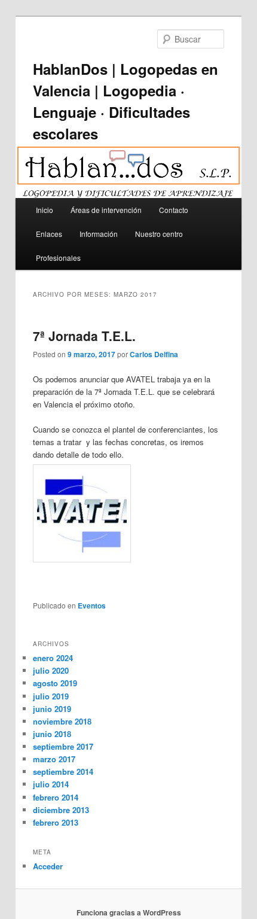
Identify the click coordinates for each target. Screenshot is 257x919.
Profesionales (58, 257)
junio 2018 (52, 734)
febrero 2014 (55, 797)
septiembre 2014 (63, 771)
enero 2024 (53, 658)
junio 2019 (52, 708)
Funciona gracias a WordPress (129, 912)
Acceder (48, 866)
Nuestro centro (159, 234)
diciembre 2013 (61, 809)
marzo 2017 (54, 759)
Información (98, 234)
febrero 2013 (55, 822)
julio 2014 (51, 784)
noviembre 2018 (62, 721)
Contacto (173, 210)
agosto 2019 (55, 683)
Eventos (92, 605)
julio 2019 (51, 696)
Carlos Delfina (154, 354)
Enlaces (49, 234)
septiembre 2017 (63, 746)
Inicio (44, 210)
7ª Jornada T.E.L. (84, 336)
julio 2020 (51, 670)
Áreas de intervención (106, 210)
